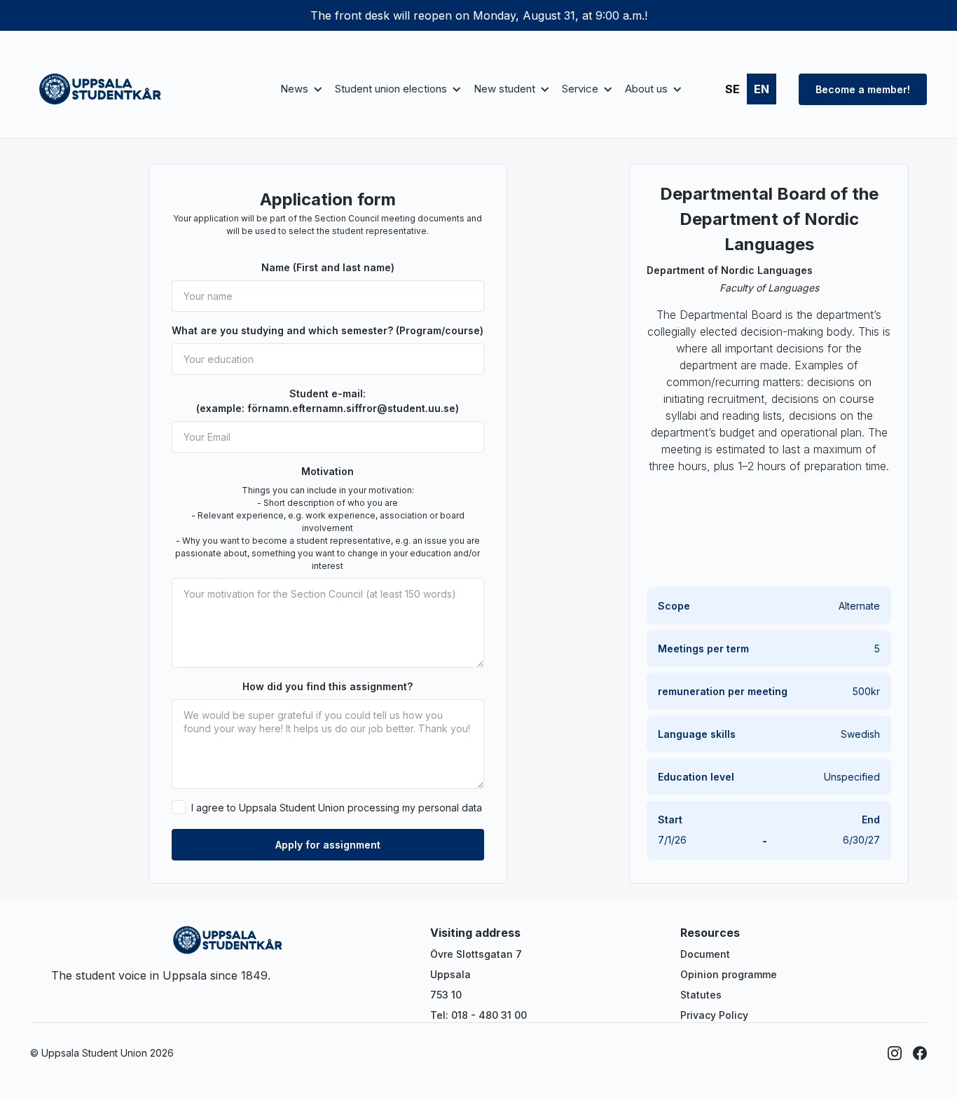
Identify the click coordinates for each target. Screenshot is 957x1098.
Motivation (327, 471)
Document (705, 954)
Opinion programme (728, 974)
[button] (299, 89)
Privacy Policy (714, 1015)
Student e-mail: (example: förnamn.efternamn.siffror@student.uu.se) (327, 400)
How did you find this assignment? (327, 686)
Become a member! (862, 89)
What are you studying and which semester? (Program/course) (327, 330)
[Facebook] (920, 1053)
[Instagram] (895, 1053)
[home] (100, 89)
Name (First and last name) (327, 267)
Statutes (701, 995)
